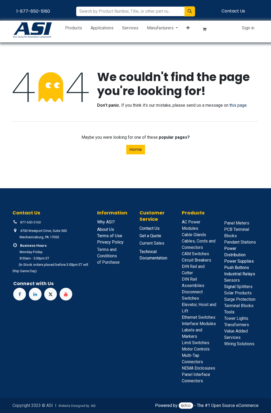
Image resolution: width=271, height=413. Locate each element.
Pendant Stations (240, 242)
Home (135, 149)
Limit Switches (195, 342)
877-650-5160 (30, 222)
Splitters (238, 286)
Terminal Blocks (239, 305)
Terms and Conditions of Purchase (108, 256)
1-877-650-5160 (33, 11)
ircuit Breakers (196, 260)
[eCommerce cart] (206, 30)
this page (238, 105)
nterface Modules (199, 323)
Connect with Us (33, 283)
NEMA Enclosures (198, 368)
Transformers (236, 324)
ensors (232, 280)
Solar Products (238, 292)
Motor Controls (196, 349)
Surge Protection (239, 299)
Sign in (248, 27)
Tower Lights (236, 318)
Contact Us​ (233, 11)
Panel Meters (236, 223)
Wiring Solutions (239, 343)
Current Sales (151, 243)
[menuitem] (73, 29)
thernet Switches (198, 317)
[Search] (189, 11)
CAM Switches (195, 253)
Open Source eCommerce (235, 405)
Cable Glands (194, 234)
